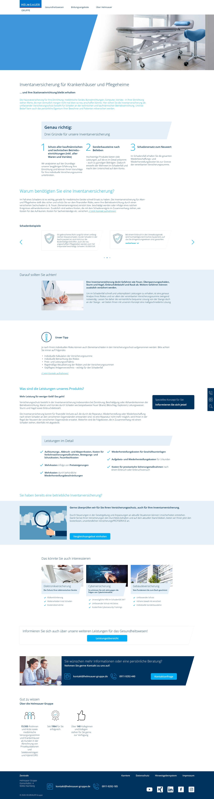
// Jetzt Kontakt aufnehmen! (102, 211)
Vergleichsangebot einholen (90, 536)
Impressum (188, 775)
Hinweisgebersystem (166, 775)
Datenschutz (142, 775)
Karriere (125, 775)
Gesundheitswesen (54, 7)
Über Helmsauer (104, 7)
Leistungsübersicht (107, 638)
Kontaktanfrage (163, 676)
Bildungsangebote (80, 7)
